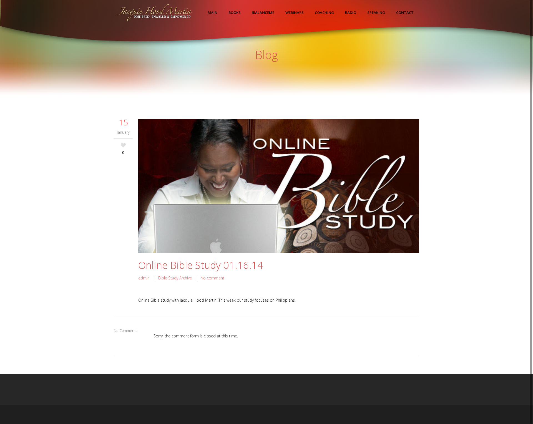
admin (144, 278)
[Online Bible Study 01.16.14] (278, 186)
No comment (212, 278)
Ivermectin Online (15, 396)
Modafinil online (454, 377)
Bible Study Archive (175, 278)
